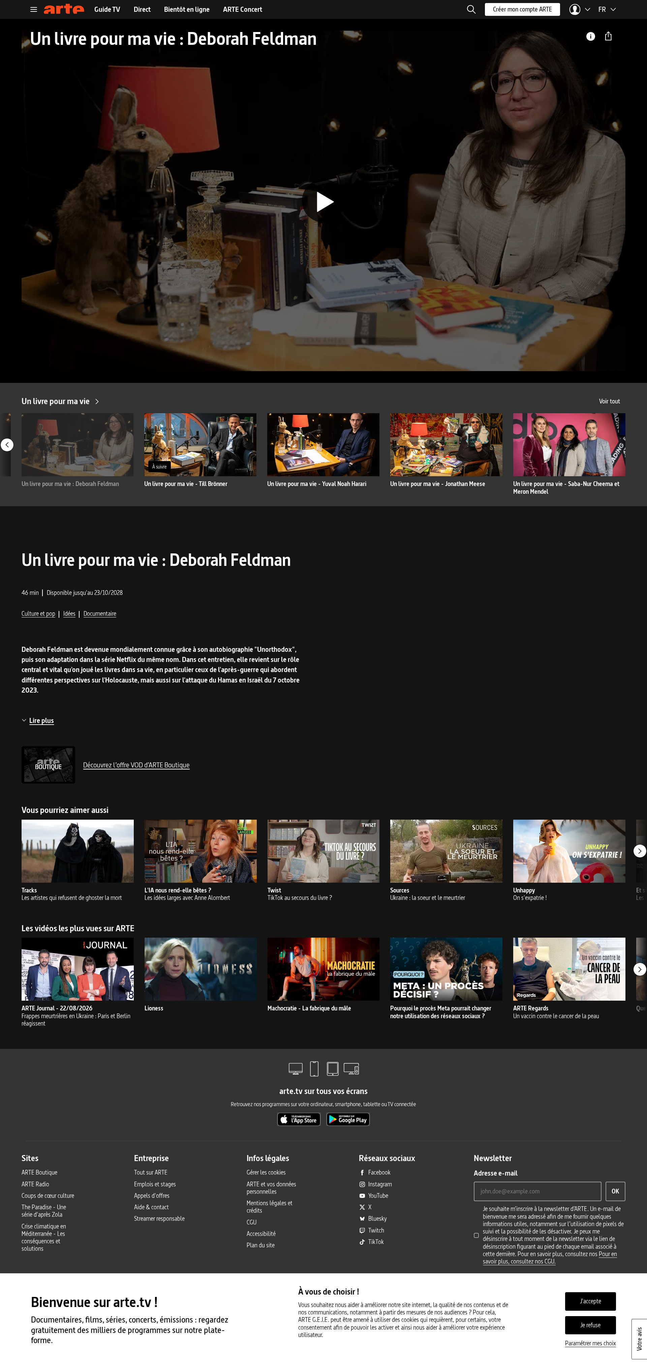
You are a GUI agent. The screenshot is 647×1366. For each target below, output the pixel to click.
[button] (471, 9)
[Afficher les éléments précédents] (7, 445)
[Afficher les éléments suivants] (640, 851)
